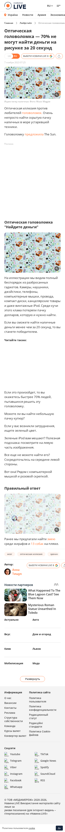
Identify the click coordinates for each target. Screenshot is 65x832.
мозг (9, 554)
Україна (13, 15)
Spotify (44, 767)
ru (49, 5)
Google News (48, 760)
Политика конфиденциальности (42, 708)
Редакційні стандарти (36, 724)
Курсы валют (12, 731)
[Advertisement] (32, 179)
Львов (36, 648)
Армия (42, 14)
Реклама (9, 712)
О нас (7, 698)
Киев (7, 648)
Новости (27, 14)
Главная (8, 23)
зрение (54, 554)
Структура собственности (13, 719)
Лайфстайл (26, 23)
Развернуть (32, 679)
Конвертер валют (15, 735)
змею (51, 539)
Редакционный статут (38, 716)
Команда (9, 726)
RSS (42, 780)
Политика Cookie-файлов (40, 733)
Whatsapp (16, 787)
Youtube (15, 754)
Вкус (7, 634)
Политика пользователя (37, 699)
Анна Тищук (17, 572)
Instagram (16, 773)
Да (59, 828)
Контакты (10, 708)
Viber (13, 767)
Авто (35, 619)
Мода (36, 663)
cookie (32, 828)
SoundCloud (47, 773)
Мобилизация (13, 663)
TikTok (44, 754)
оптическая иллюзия (31, 554)
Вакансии (10, 703)
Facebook (15, 780)
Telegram (15, 760)
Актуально (11, 619)
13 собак (37, 544)
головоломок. (32, 113)
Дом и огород (41, 634)
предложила (34, 134)
